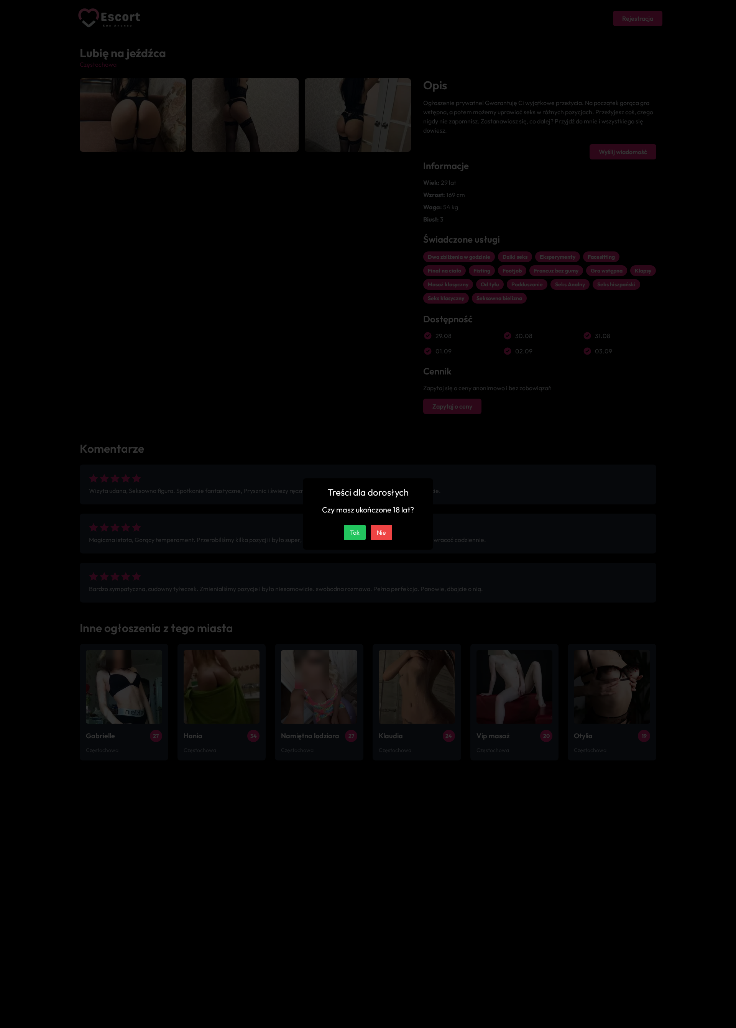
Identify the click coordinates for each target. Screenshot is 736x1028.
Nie (381, 532)
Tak (355, 532)
